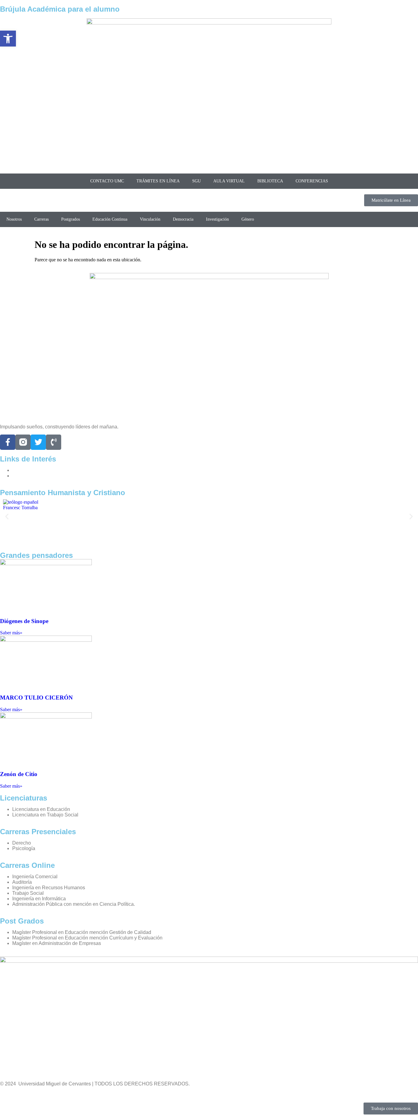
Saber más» (11, 632)
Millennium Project (32, 470)
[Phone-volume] (53, 442)
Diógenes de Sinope (24, 621)
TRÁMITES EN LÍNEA (158, 181)
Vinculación (150, 219)
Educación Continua (109, 219)
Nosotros (14, 219)
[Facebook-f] (7, 442)
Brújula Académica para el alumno (60, 9)
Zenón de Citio (18, 774)
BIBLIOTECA (270, 181)
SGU (196, 181)
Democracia (183, 219)
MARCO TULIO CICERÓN (36, 697)
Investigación (217, 219)
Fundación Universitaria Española (49, 475)
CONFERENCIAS (312, 181)
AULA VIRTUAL (229, 181)
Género (247, 219)
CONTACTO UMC (107, 181)
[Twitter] (38, 442)
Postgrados (70, 219)
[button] (7, 517)
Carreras (41, 219)
